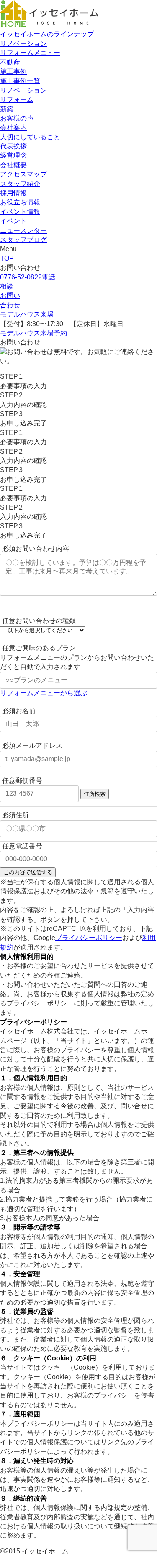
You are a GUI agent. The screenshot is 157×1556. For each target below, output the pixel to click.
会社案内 (13, 127)
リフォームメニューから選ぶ (43, 692)
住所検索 (95, 794)
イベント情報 (20, 211)
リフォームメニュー (30, 52)
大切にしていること (30, 137)
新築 (6, 109)
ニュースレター (23, 230)
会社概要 (13, 164)
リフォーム (16, 99)
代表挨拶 (13, 146)
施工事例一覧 (20, 80)
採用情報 (13, 192)
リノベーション (23, 43)
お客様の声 (16, 118)
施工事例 (13, 71)
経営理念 (13, 155)
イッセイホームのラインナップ (47, 34)
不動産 (10, 62)
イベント (13, 220)
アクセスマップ (23, 174)
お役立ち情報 (20, 202)
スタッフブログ (23, 239)
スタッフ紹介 (20, 183)
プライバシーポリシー (88, 937)
